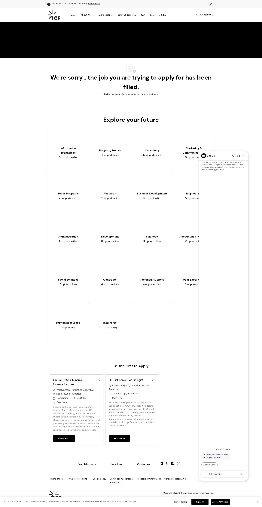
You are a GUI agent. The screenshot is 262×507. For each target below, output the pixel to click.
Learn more (94, 3)
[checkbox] (98, 380)
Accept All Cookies (220, 502)
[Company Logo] (54, 15)
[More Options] (205, 474)
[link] (86, 464)
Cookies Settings (181, 502)
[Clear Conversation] (233, 156)
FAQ (143, 15)
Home (73, 15)
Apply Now (66, 438)
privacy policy (215, 167)
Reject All (200, 502)
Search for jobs (158, 15)
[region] (223, 315)
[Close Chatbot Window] (243, 156)
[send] (241, 474)
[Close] (258, 502)
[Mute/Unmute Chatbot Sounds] (238, 156)
